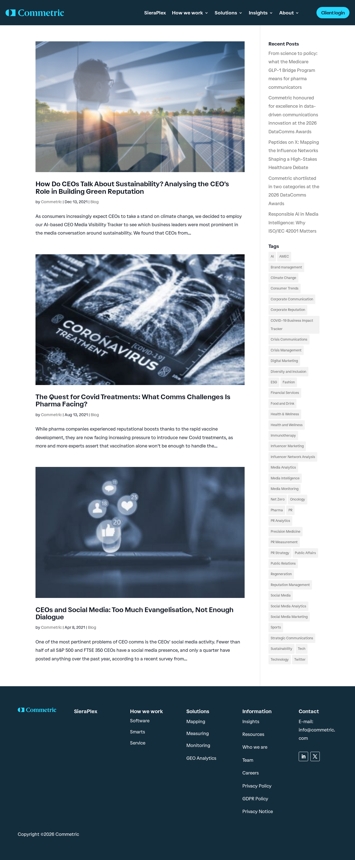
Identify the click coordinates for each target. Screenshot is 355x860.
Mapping (195, 721)
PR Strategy (280, 553)
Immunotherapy (283, 435)
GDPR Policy (255, 798)
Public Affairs (305, 553)
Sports (276, 627)
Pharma (277, 510)
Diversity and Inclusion (288, 372)
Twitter (300, 660)
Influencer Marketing (287, 446)
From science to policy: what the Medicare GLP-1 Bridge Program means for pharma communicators (293, 70)
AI (272, 256)
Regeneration (281, 574)
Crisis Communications (289, 339)
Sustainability (281, 649)
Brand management (286, 267)
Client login (333, 13)
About (286, 13)
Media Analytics (283, 467)
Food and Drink (282, 404)
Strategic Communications (292, 638)
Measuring (197, 733)
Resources (253, 734)
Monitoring (198, 745)
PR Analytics (280, 521)
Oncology (297, 499)
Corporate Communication (292, 299)
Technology (280, 660)
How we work (187, 13)
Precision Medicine (285, 532)
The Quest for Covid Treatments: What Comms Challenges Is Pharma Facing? (133, 400)
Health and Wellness (287, 425)
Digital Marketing (284, 361)
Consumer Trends (284, 288)
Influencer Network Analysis (293, 457)
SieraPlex (155, 13)
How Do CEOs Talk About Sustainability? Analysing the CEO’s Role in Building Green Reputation (132, 187)
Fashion (289, 382)
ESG (274, 382)
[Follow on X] (315, 756)
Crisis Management (286, 350)
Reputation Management (290, 585)
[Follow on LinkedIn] (303, 756)
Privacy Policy (257, 786)
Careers (250, 773)
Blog (94, 202)
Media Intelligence (285, 478)
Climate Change (283, 278)
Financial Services (285, 393)
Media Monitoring (284, 489)
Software (139, 720)
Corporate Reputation (288, 310)
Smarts (137, 732)
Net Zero (278, 499)
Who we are (254, 747)
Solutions (226, 13)
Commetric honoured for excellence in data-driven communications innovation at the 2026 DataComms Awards (293, 114)
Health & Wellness (285, 414)
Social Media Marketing (289, 617)
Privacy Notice (257, 811)
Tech (301, 649)
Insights (258, 13)
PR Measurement (284, 542)
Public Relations (283, 563)
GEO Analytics (201, 758)
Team (247, 760)
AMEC (284, 256)
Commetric (51, 202)
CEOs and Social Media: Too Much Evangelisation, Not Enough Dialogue (135, 613)
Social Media (281, 595)
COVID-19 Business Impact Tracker (292, 325)
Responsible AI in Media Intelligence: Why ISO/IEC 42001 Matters (293, 223)
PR (290, 510)
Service (137, 743)
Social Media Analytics (288, 606)
